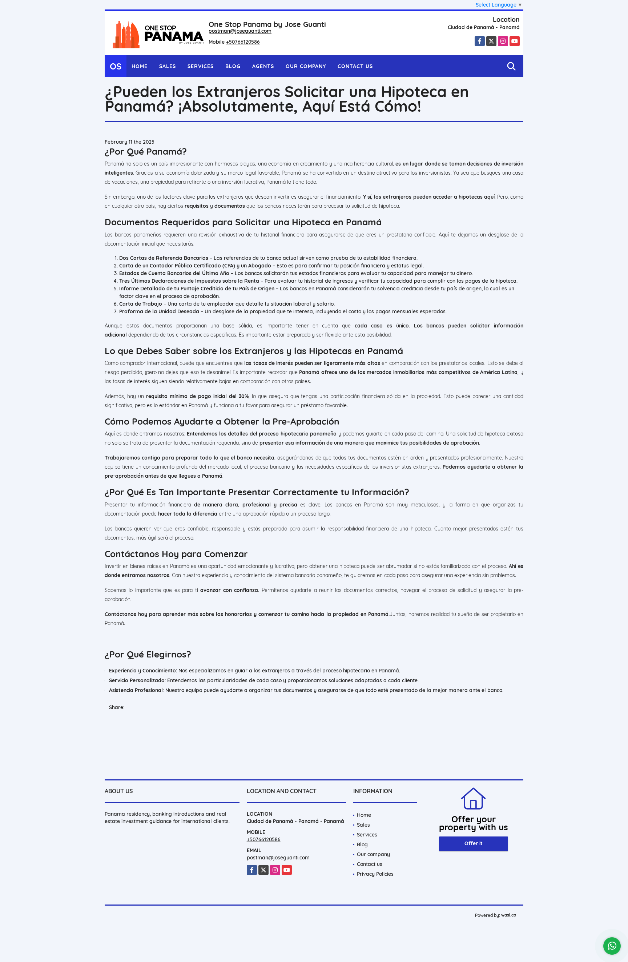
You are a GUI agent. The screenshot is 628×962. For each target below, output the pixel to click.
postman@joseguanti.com (240, 31)
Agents (263, 66)
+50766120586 (243, 42)
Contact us (355, 66)
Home (140, 66)
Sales (167, 66)
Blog (233, 66)
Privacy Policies (375, 874)
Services (201, 66)
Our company (306, 66)
